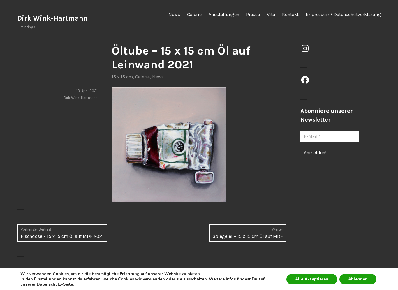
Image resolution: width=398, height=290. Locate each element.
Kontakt (290, 14)
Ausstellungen (224, 14)
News (174, 14)
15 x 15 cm (122, 77)
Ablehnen (358, 279)
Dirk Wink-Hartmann (52, 18)
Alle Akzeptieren (311, 279)
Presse (253, 14)
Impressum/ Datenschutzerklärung (343, 14)
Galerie (194, 14)
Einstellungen (47, 279)
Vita (271, 14)
